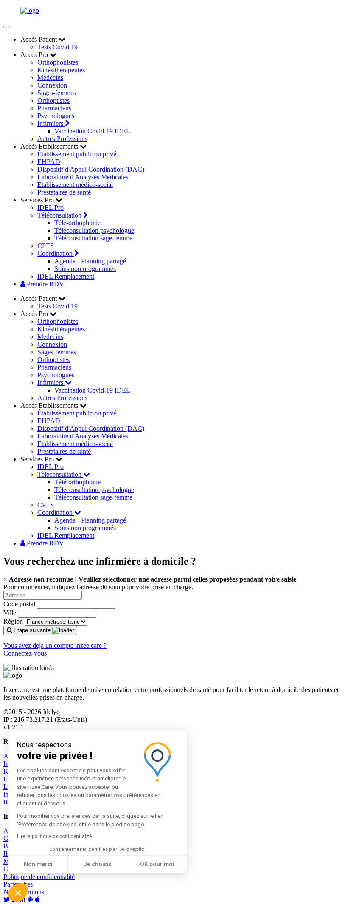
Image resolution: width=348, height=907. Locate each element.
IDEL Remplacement (65, 276)
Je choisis (97, 864)
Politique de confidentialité (39, 876)
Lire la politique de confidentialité (54, 836)
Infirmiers (51, 123)
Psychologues (55, 115)
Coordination (55, 253)
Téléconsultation (60, 215)
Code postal (19, 603)
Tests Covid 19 (57, 47)
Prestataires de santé (64, 192)
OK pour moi (157, 864)
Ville (9, 612)
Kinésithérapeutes (61, 69)
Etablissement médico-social (75, 184)
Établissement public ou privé (76, 154)
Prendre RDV (44, 284)
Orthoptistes (53, 100)
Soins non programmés (85, 268)
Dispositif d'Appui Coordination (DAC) (90, 169)
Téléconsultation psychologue (94, 230)
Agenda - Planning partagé (90, 261)
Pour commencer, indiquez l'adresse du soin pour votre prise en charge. (98, 587)
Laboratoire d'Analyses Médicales (82, 177)
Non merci (38, 864)
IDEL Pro (50, 207)
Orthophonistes (57, 62)
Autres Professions (62, 138)
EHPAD (48, 161)
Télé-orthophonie (77, 222)
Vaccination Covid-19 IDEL (92, 131)
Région (13, 621)
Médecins (50, 77)
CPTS (45, 245)
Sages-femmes (56, 92)
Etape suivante (32, 630)
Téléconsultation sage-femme (93, 238)
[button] (18, 892)
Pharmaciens (54, 108)
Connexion (52, 85)
